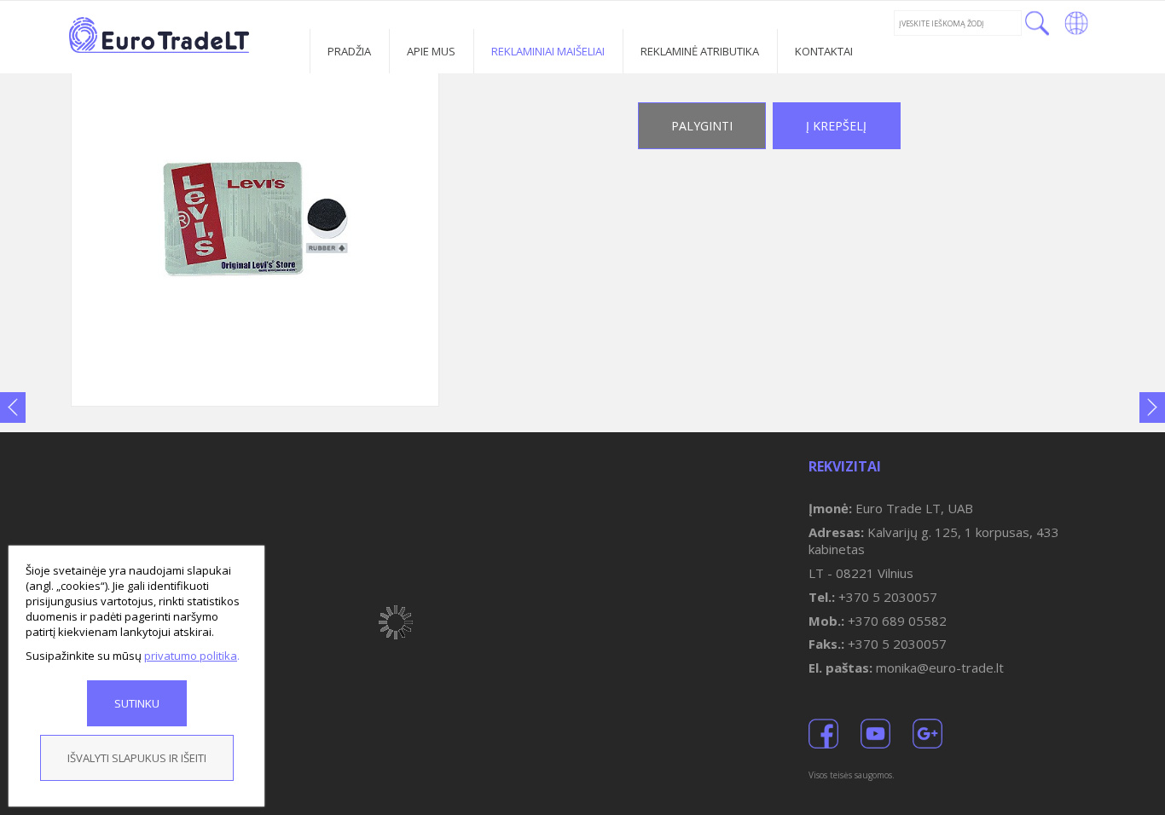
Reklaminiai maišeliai (548, 51)
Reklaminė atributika (699, 51)
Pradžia (349, 51)
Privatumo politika (190, 655)
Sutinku (136, 703)
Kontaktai (824, 51)
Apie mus (431, 51)
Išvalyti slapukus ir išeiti (136, 758)
